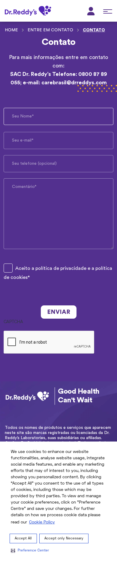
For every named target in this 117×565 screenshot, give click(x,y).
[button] (30, 550)
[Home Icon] (11, 30)
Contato (59, 42)
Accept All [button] (23, 538)
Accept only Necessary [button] (63, 538)
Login (91, 11)
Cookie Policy (42, 522)
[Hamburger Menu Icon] (107, 13)
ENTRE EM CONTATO (50, 30)
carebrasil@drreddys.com (74, 82)
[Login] (91, 11)
